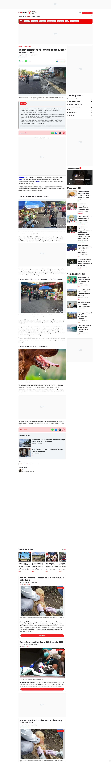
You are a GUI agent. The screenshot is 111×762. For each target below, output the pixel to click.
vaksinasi (37, 181)
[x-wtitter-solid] (60, 133)
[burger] (91, 15)
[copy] (63, 133)
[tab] (23, 103)
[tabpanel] (42, 117)
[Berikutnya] (66, 545)
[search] (80, 13)
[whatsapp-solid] (52, 133)
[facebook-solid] (56, 133)
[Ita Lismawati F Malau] (20, 470)
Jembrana (22, 178)
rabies (20, 180)
